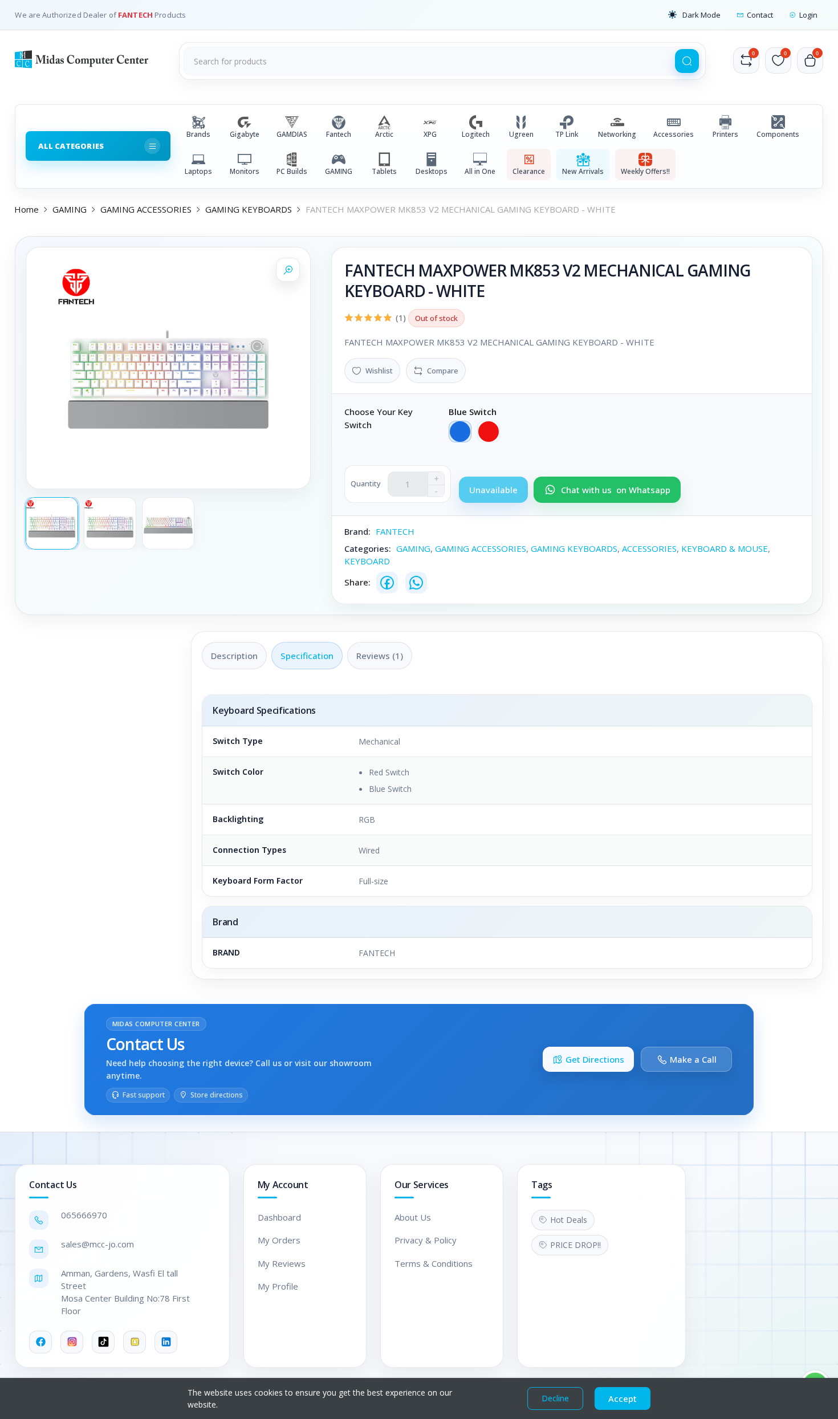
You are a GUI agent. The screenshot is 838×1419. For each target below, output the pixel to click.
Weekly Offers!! (645, 171)
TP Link (566, 134)
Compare (442, 370)
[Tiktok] (103, 1342)
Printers (725, 134)
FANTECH (136, 15)
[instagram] (71, 1342)
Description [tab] (234, 655)
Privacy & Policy (425, 1240)
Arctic (384, 134)
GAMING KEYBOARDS (248, 209)
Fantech (338, 134)
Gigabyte (244, 134)
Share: (357, 582)
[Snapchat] (134, 1342)
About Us (412, 1217)
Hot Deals (568, 1219)
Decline (555, 1398)
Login (808, 15)
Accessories (673, 134)
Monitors (244, 171)
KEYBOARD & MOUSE (724, 548)
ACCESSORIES (649, 548)
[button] (694, 14)
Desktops (432, 171)
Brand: (357, 531)
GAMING (338, 171)
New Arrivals (583, 171)
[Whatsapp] (416, 582)
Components (777, 134)
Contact (760, 15)
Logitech (476, 134)
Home (26, 209)
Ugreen (521, 134)
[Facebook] (387, 582)
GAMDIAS (291, 134)
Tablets (384, 171)
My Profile (278, 1286)
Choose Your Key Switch (378, 418)
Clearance (528, 171)
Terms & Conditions (433, 1263)
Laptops (198, 171)
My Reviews (282, 1263)
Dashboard (279, 1217)
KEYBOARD (367, 561)
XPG (430, 134)
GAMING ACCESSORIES (146, 209)
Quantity (366, 483)
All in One (480, 171)
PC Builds (291, 171)
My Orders (279, 1240)
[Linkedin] (165, 1342)
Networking (617, 134)
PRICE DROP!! (575, 1244)
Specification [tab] (306, 655)
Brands (198, 134)
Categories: (367, 548)
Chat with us (615, 489)
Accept (622, 1398)
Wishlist (379, 370)
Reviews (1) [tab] (379, 655)
